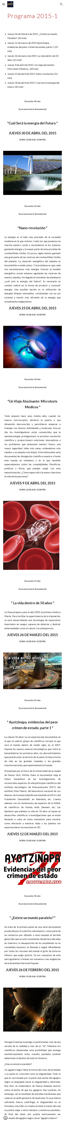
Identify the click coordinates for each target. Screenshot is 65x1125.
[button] (3, 4)
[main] (32, 15)
